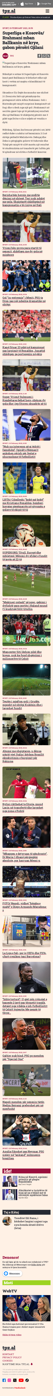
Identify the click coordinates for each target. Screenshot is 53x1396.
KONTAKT (8, 1354)
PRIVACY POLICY (12, 1357)
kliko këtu (36, 1264)
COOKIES (7, 1360)
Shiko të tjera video (11, 1334)
